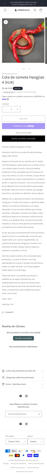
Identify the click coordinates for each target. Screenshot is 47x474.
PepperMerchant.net (21, 460)
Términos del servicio (17, 467)
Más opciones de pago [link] (23, 132)
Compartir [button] (9, 312)
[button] (5, 10)
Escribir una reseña (23, 338)
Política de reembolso (18, 463)
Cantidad (5, 104)
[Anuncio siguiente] (42, 3)
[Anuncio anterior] (5, 3)
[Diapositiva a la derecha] (29, 69)
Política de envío (33, 467)
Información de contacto (24, 471)
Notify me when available (23, 138)
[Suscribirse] (39, 414)
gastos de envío (9, 92)
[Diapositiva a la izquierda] (18, 69)
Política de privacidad (36, 463)
